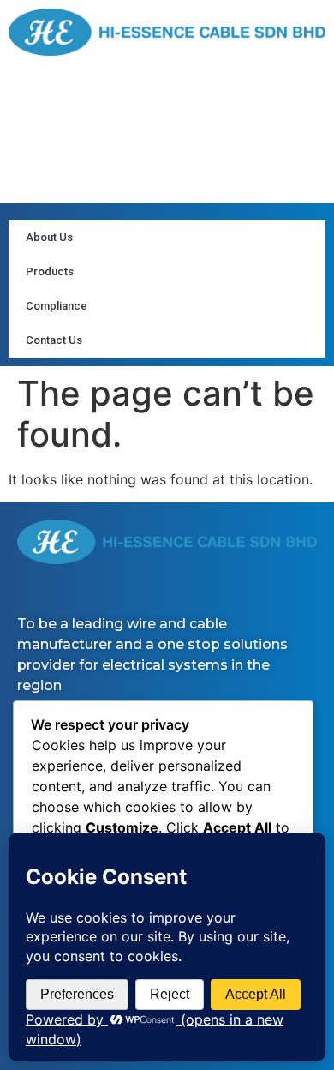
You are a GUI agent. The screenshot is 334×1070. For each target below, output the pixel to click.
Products (50, 271)
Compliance (56, 305)
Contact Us (54, 340)
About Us (49, 237)
